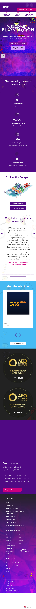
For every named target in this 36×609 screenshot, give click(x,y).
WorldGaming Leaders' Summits (10, 544)
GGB (20, 544)
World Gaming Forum (12, 508)
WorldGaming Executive (9, 552)
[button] (12, 276)
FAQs (7, 502)
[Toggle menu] (31, 5)
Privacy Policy (10, 516)
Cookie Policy (10, 588)
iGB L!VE (8, 541)
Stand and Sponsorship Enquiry (15, 525)
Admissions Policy (11, 590)
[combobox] (28, 607)
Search (27, 5)
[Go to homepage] (6, 7)
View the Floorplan (18, 208)
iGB (20, 538)
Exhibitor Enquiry (18, 203)
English (29, 607)
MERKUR (16, 324)
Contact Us (9, 505)
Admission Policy (11, 519)
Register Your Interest (26, 9)
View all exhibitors (18, 343)
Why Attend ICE (18, 48)
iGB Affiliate (9, 538)
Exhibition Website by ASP (24, 586)
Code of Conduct (11, 522)
